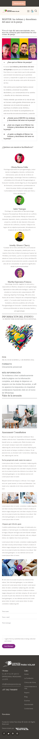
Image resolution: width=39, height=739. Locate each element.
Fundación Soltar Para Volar (12, 722)
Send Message (8, 646)
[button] (28, 11)
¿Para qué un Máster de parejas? (19, 62)
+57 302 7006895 (9, 689)
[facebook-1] (4, 734)
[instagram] (17, 734)
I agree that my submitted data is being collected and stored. (19, 640)
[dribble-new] (13, 734)
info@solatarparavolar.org (11, 684)
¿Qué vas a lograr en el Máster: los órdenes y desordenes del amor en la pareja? (19, 127)
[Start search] (35, 10)
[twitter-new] (8, 734)
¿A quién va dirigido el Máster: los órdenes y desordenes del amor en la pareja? (19, 136)
